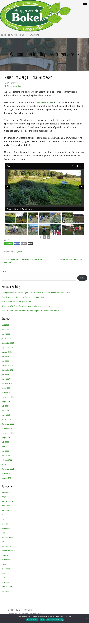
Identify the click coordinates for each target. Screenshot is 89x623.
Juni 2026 (5, 325)
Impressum (28, 610)
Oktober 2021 (7, 473)
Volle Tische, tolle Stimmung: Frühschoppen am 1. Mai (23, 297)
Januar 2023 (6, 420)
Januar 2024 (6, 388)
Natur (4, 542)
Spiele (4, 578)
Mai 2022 (5, 451)
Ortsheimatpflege (8, 551)
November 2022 (8, 428)
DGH (3, 515)
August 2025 (7, 352)
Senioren (5, 573)
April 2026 (6, 334)
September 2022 (8, 433)
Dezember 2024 (8, 366)
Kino (3, 519)
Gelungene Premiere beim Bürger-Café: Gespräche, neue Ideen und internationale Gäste (36, 293)
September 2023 (8, 397)
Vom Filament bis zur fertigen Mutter (16, 302)
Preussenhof (6, 560)
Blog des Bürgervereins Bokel (21, 34)
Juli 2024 (5, 375)
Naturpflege (6, 546)
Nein (42, 620)
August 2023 (7, 401)
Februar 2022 (7, 460)
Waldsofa (5, 591)
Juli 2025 (5, 356)
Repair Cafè (6, 569)
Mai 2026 (5, 330)
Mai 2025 (5, 361)
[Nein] (86, 618)
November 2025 (8, 343)
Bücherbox (6, 506)
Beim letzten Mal (45, 102)
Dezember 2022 (8, 424)
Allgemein (19, 252)
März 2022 (6, 456)
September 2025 (8, 347)
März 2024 (6, 379)
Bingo (4, 497)
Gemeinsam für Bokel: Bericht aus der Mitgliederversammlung (26, 306)
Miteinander (6, 528)
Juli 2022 (5, 442)
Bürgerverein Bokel (14, 86)
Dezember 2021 (8, 469)
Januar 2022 (6, 464)
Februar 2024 (7, 383)
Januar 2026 (6, 339)
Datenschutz (14, 610)
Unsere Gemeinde (8, 587)
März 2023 (6, 415)
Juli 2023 (5, 406)
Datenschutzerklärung (55, 620)
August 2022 (7, 437)
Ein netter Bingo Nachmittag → (72, 259)
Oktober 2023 (7, 392)
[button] (86, 3)
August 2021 (7, 478)
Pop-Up (5, 555)
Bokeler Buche (7, 501)
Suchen (4, 271)
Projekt (4, 564)
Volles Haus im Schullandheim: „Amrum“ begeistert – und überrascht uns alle (32, 311)
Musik (4, 533)
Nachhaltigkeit (7, 537)
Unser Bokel (6, 582)
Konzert (5, 524)
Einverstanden (32, 620)
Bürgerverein (7, 510)
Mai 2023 (5, 411)
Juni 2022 (5, 446)
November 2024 (8, 370)
